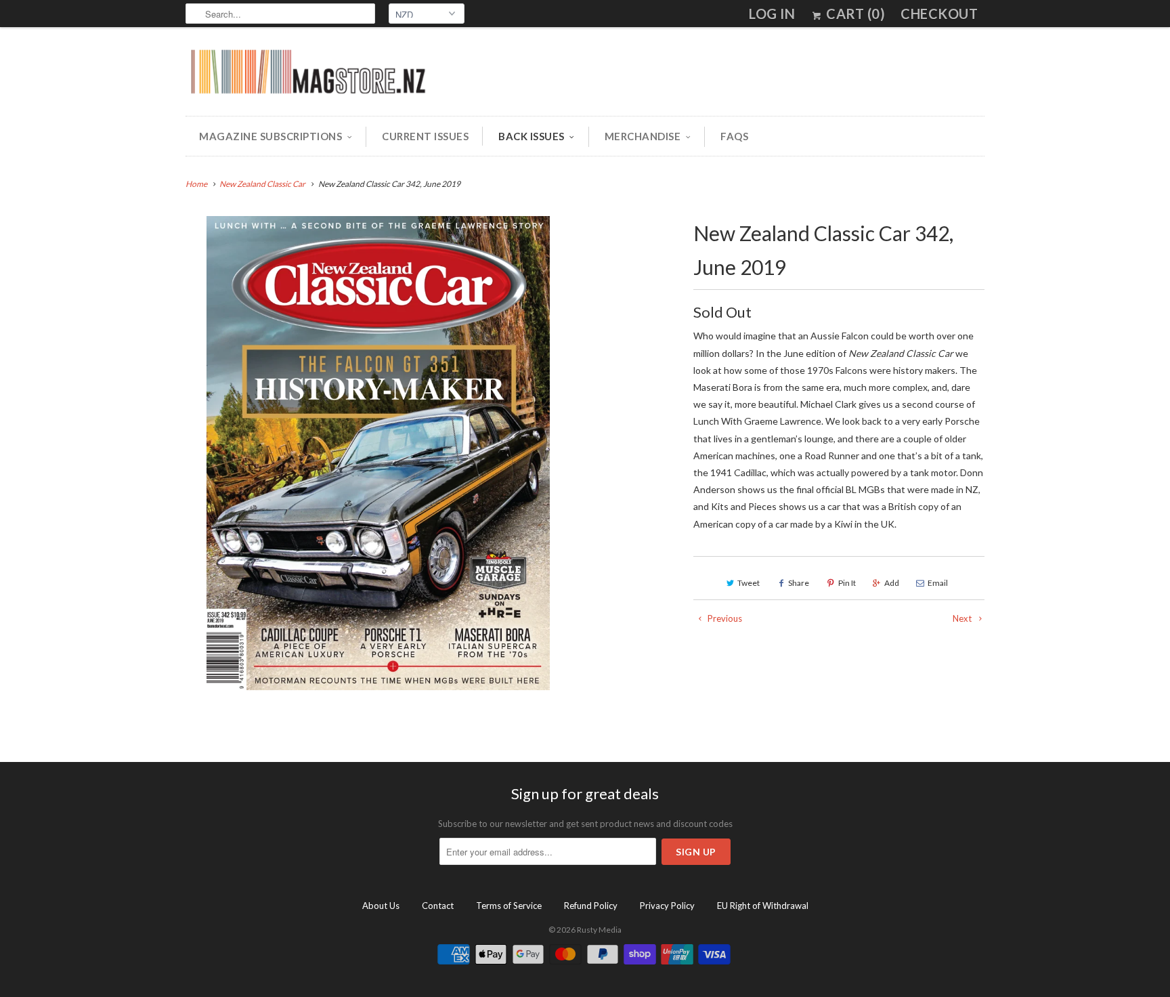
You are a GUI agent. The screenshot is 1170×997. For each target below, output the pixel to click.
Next (963, 618)
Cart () (854, 13)
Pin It (847, 583)
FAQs (734, 136)
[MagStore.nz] (307, 74)
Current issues (425, 136)
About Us (380, 905)
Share (798, 583)
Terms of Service (509, 905)
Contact (438, 905)
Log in (772, 13)
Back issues (531, 136)
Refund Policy (591, 905)
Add (891, 583)
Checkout (939, 13)
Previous (724, 618)
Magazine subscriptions (270, 136)
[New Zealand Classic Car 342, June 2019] (378, 453)
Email (938, 583)
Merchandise (643, 136)
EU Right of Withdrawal (762, 905)
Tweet (748, 583)
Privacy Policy (667, 905)
